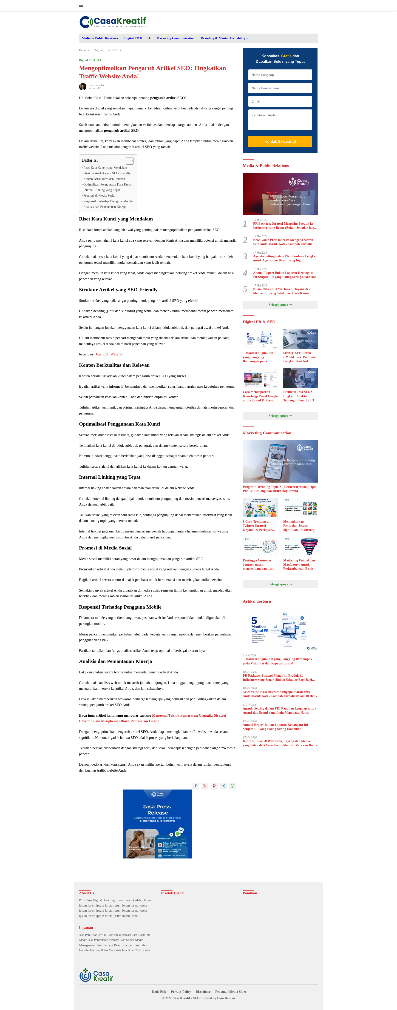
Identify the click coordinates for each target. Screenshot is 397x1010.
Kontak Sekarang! (280, 141)
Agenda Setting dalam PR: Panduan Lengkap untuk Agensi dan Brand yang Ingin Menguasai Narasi (285, 259)
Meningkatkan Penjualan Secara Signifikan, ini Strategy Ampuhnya (299, 526)
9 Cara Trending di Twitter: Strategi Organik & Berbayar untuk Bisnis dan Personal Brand (257, 526)
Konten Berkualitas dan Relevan (104, 179)
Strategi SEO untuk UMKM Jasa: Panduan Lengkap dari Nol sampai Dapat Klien (299, 357)
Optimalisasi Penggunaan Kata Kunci (107, 184)
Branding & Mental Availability (223, 38)
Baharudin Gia (97, 85)
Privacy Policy (181, 991)
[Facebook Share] (195, 786)
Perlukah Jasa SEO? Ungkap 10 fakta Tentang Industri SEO (298, 396)
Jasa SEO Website (109, 354)
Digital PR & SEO (137, 38)
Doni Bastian (226, 998)
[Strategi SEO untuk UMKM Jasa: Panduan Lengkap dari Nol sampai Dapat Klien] (300, 339)
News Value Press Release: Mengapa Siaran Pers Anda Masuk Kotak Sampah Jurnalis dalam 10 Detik (283, 242)
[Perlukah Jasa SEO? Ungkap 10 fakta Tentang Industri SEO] (300, 378)
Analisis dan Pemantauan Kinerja (104, 207)
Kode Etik (159, 991)
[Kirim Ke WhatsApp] (232, 786)
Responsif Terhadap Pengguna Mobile (108, 201)
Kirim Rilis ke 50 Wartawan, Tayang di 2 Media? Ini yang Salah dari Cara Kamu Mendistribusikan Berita (282, 291)
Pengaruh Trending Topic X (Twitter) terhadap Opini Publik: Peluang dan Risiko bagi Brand (280, 489)
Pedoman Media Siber (230, 991)
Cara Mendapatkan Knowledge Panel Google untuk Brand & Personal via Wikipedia (260, 396)
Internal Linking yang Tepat (101, 190)
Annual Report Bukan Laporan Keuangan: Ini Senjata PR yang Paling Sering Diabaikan (285, 275)
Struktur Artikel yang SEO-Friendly (106, 173)
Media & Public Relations (100, 38)
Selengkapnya (279, 305)
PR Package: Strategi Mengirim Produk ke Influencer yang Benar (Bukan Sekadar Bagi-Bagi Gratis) (284, 226)
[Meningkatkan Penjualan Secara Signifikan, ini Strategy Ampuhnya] (300, 507)
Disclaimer (203, 991)
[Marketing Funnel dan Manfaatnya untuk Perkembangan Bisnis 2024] (300, 546)
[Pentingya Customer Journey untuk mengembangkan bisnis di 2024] (260, 546)
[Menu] (82, 5)
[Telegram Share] (223, 786)
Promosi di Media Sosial (99, 195)
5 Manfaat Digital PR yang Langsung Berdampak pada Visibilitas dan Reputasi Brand (259, 357)
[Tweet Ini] (204, 786)
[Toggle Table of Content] (127, 161)
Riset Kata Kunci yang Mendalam (105, 167)
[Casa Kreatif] (112, 21)
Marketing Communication (175, 38)
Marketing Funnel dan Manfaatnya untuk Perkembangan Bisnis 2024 (299, 565)
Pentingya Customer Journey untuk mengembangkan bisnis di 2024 (259, 565)
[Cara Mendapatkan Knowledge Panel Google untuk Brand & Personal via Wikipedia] (260, 378)
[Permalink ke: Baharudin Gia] (82, 86)
